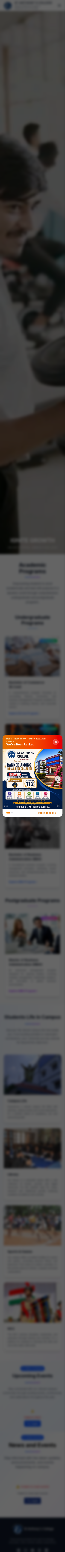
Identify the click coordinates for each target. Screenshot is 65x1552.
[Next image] (58, 779)
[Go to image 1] (8, 812)
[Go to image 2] (12, 812)
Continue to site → (48, 812)
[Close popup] (56, 742)
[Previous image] (7, 779)
